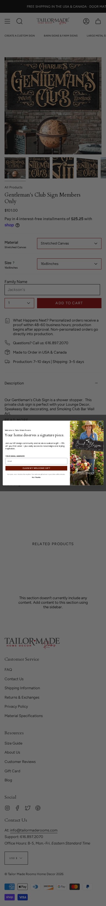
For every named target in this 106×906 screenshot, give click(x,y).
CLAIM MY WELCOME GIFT (36, 468)
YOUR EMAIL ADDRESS (14, 456)
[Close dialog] (100, 424)
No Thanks (36, 477)
